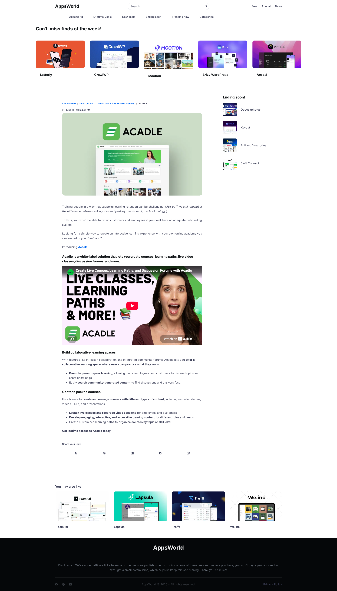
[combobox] (165, 6)
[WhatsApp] (160, 453)
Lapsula (118, 527)
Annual (266, 6)
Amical (262, 75)
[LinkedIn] (132, 453)
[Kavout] (230, 127)
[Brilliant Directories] (230, 145)
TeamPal (61, 527)
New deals (128, 16)
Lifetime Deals (102, 16)
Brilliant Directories (253, 145)
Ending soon (153, 16)
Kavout (245, 127)
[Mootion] (168, 55)
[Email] (70, 584)
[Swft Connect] (230, 163)
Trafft (175, 527)
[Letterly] (60, 54)
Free (254, 6)
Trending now (180, 16)
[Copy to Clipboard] (188, 453)
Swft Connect (250, 163)
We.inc (234, 527)
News (278, 6)
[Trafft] (197, 506)
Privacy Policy (272, 584)
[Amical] (276, 54)
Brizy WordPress (215, 75)
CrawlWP (101, 75)
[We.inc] (255, 506)
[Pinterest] (104, 453)
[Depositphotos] (230, 109)
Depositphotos (250, 109)
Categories (207, 16)
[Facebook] (76, 453)
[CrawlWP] (114, 54)
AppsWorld (67, 6)
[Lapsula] (139, 506)
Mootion (154, 76)
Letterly (46, 75)
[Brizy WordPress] (222, 54)
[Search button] (206, 6)
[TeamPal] (81, 506)
